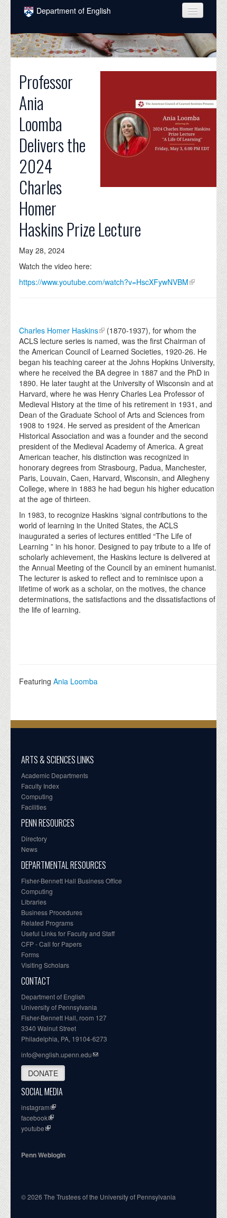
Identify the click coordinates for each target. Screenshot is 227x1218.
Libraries (33, 901)
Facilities (33, 806)
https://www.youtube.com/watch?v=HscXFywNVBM (103, 282)
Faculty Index (40, 785)
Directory (34, 838)
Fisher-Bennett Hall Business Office (71, 880)
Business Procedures (51, 912)
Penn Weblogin (43, 1155)
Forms (30, 954)
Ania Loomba (75, 681)
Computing (37, 796)
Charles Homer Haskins (58, 330)
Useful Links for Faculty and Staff (68, 933)
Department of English (73, 10)
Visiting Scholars (45, 964)
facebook (34, 1117)
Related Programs (47, 922)
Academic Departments (54, 775)
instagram (35, 1107)
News (29, 848)
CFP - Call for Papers (51, 943)
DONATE (43, 1073)
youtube (32, 1128)
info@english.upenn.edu (56, 1054)
